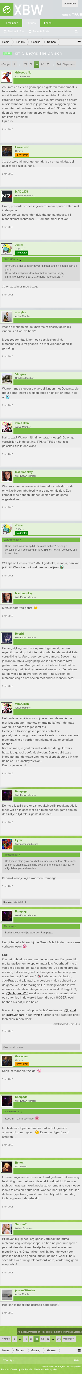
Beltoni (19, 1162)
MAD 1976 (21, 191)
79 (25, 64)
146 (59, 64)
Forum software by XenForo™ (17, 1369)
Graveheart (22, 147)
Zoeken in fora (16, 31)
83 (48, 64)
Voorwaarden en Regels (53, 1366)
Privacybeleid (74, 1366)
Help (76, 1360)
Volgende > (68, 64)
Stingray (20, 374)
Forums (31, 23)
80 (31, 64)
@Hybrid (70, 1010)
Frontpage (12, 23)
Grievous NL (23, 72)
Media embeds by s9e (45, 1369)
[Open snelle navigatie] (79, 42)
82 (42, 64)
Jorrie (19, 244)
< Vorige (5, 64)
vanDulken (22, 423)
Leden (48, 23)
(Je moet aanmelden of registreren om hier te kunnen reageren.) (49, 1332)
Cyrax (18, 840)
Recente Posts (41, 31)
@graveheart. (15, 1014)
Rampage (21, 791)
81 (37, 64)
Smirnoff (20, 1224)
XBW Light (8, 1360)
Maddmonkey (24, 472)
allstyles (20, 312)
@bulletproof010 (17, 993)
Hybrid (19, 633)
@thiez (37, 1014)
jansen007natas (25, 1290)
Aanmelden (70, 3)
